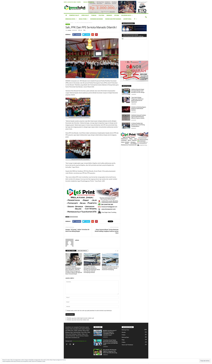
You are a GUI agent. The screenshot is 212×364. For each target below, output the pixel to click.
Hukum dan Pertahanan (113, 19)
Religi (123, 339)
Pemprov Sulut (74, 15)
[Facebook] (67, 344)
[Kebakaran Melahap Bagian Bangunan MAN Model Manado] (126, 109)
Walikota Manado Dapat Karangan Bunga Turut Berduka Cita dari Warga (137, 91)
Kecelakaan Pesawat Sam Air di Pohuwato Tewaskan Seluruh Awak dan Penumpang (110, 268)
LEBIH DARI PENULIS (82, 250)
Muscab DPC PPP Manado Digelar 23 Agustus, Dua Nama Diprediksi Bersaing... (110, 351)
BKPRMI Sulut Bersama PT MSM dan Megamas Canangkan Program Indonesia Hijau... (110, 333)
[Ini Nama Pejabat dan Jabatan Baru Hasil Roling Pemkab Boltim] (126, 125)
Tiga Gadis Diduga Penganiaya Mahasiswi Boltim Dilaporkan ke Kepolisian (137, 100)
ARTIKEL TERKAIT (71, 250)
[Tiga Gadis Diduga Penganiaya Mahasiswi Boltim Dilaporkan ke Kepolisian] (126, 100)
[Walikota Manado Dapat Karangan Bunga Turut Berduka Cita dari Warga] (126, 92)
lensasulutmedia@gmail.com (79, 341)
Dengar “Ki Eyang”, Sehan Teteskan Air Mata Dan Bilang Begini (77, 230)
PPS (76, 216)
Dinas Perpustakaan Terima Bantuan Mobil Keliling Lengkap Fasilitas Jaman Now (106, 231)
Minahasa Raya (70, 19)
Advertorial (127, 19)
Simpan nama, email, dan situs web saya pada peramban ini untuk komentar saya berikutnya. (89, 310)
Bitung (116, 15)
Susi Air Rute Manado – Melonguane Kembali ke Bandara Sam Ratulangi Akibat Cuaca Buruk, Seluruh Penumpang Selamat (92, 269)
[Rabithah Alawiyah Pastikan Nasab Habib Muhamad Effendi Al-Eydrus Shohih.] (126, 117)
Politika (101, 15)
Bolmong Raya (126, 15)
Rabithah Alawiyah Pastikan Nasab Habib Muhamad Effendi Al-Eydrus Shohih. (138, 116)
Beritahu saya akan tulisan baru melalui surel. (78, 319)
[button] (146, 17)
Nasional (68, 265)
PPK (73, 216)
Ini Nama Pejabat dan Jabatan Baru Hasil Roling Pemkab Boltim (138, 124)
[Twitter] (73, 344)
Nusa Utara (83, 19)
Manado (109, 15)
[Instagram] (70, 344)
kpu (70, 216)
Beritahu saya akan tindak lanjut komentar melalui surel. (80, 318)
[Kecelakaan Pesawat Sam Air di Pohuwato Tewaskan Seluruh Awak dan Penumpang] (110, 259)
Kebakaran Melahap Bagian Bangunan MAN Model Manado (138, 108)
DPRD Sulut (85, 15)
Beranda (67, 22)
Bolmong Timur (125, 329)
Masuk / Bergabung (88, 2)
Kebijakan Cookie (41, 361)
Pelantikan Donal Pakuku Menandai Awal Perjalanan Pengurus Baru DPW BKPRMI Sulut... (110, 342)
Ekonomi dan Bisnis (96, 19)
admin (69, 30)
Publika (93, 15)
